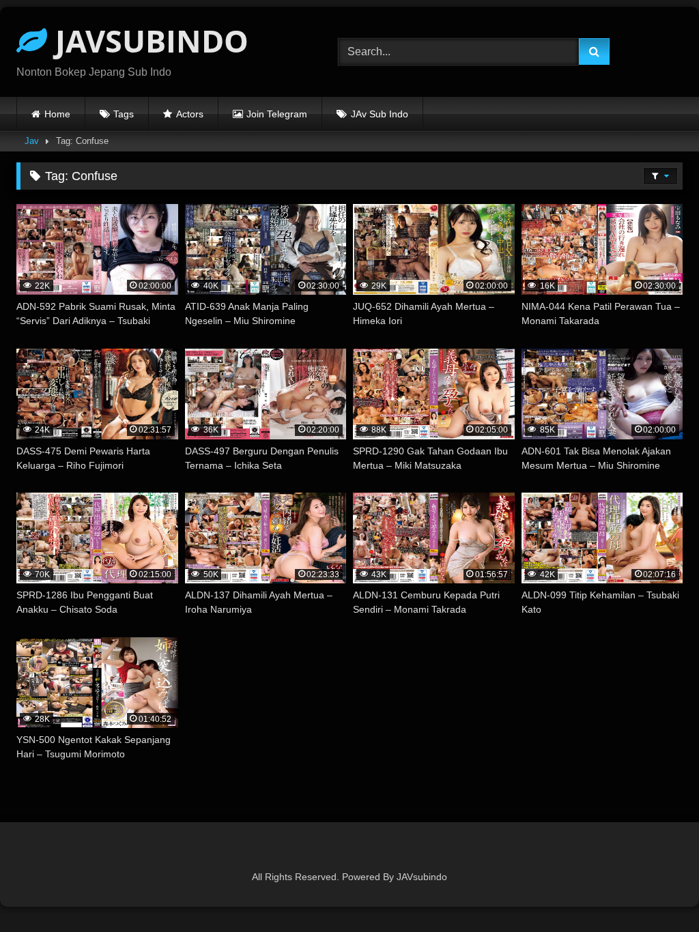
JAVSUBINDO (147, 40)
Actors (189, 113)
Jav (32, 141)
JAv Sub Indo (379, 113)
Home (57, 113)
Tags (123, 113)
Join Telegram (276, 113)
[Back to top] (657, 891)
